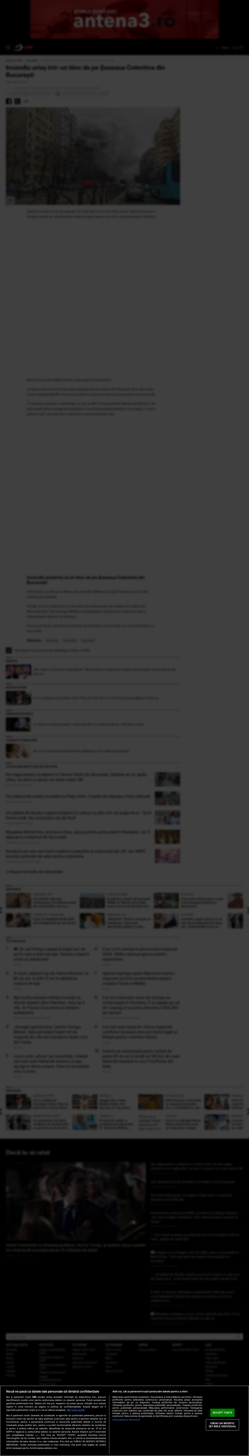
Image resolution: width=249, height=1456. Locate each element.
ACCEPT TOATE (222, 1412)
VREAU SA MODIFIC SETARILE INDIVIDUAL (222, 1425)
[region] (124, 1421)
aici (37, 1434)
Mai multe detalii (76, 1410)
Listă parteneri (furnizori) (126, 1419)
